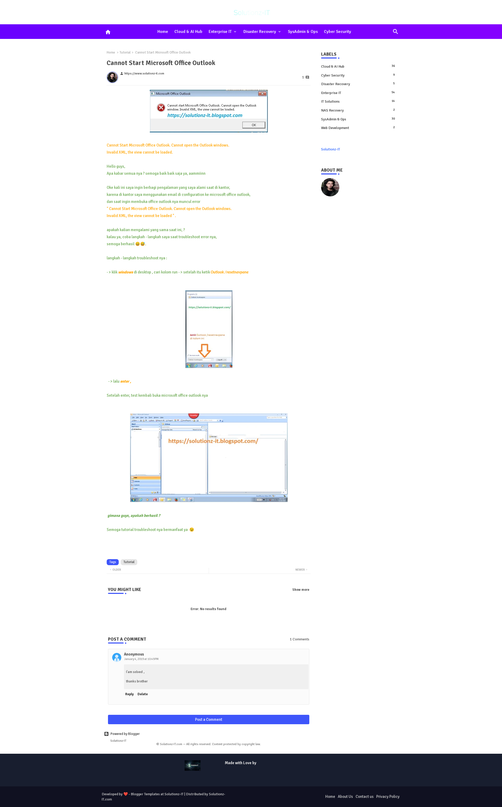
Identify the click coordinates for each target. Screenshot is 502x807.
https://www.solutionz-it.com (367, 180)
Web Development (358, 128)
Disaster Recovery (259, 31)
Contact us (365, 796)
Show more (300, 590)
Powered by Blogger (125, 734)
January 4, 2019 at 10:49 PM (141, 659)
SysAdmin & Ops (303, 31)
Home (162, 31)
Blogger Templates (145, 794)
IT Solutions (358, 101)
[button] (395, 31)
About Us (345, 796)
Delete (143, 694)
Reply (129, 694)
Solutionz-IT (330, 149)
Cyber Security (337, 31)
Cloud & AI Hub (188, 31)
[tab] (162, 31)
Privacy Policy (388, 796)
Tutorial (125, 52)
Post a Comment (208, 719)
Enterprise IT (220, 31)
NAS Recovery (358, 110)
